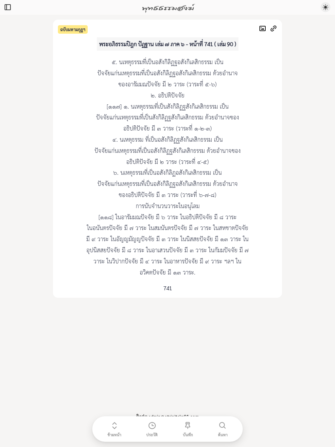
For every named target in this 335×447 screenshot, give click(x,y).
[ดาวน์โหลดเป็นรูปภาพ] (264, 29)
